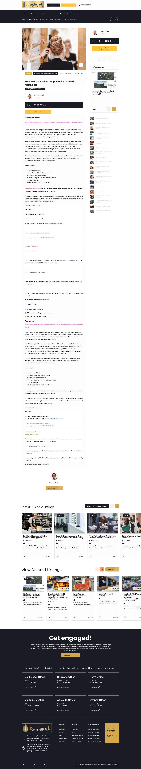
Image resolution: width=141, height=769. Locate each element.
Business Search (42, 13)
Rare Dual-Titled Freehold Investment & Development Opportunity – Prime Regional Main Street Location (103, 123)
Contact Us (80, 13)
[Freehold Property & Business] (92, 157)
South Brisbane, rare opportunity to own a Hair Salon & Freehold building (103, 137)
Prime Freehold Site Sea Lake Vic (102, 210)
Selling (66, 13)
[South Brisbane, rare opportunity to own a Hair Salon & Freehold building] (92, 138)
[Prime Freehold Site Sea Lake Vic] (92, 211)
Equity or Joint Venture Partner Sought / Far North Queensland (103, 118)
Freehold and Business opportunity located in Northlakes (102, 127)
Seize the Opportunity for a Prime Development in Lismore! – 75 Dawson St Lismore (103, 151)
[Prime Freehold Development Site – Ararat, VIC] (92, 192)
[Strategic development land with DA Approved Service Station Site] (92, 133)
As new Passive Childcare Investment (102, 171)
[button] (53, 5)
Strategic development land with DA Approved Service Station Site (103, 93)
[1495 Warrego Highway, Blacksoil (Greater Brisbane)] (92, 148)
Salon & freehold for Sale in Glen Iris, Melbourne (103, 161)
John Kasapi (38, 95)
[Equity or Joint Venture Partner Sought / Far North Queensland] (92, 118)
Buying (60, 13)
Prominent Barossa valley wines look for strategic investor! (103, 206)
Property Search (31, 13)
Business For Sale (32, 19)
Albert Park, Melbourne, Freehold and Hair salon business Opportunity (102, 181)
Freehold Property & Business (101, 157)
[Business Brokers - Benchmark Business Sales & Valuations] (37, 728)
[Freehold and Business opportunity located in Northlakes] (92, 128)
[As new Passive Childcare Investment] (92, 172)
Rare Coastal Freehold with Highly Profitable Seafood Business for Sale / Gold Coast (103, 176)
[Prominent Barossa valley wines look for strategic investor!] (92, 206)
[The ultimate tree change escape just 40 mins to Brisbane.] (92, 202)
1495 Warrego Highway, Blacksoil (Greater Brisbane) (102, 147)
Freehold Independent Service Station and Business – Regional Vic (102, 187)
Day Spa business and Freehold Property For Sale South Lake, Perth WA (103, 142)
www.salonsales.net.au (31, 251)
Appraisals (72, 13)
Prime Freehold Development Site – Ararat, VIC (103, 191)
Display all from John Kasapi (96, 506)
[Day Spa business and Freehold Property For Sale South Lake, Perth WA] (92, 143)
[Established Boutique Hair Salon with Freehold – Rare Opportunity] (92, 197)
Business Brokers (52, 13)
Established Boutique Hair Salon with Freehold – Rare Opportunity (103, 195)
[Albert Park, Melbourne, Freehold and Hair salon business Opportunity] (92, 182)
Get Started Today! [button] (110, 735)
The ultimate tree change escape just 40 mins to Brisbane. (103, 200)
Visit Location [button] (28, 687)
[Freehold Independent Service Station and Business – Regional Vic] (92, 187)
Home (23, 13)
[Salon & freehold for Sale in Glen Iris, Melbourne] (92, 162)
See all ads (37, 98)
